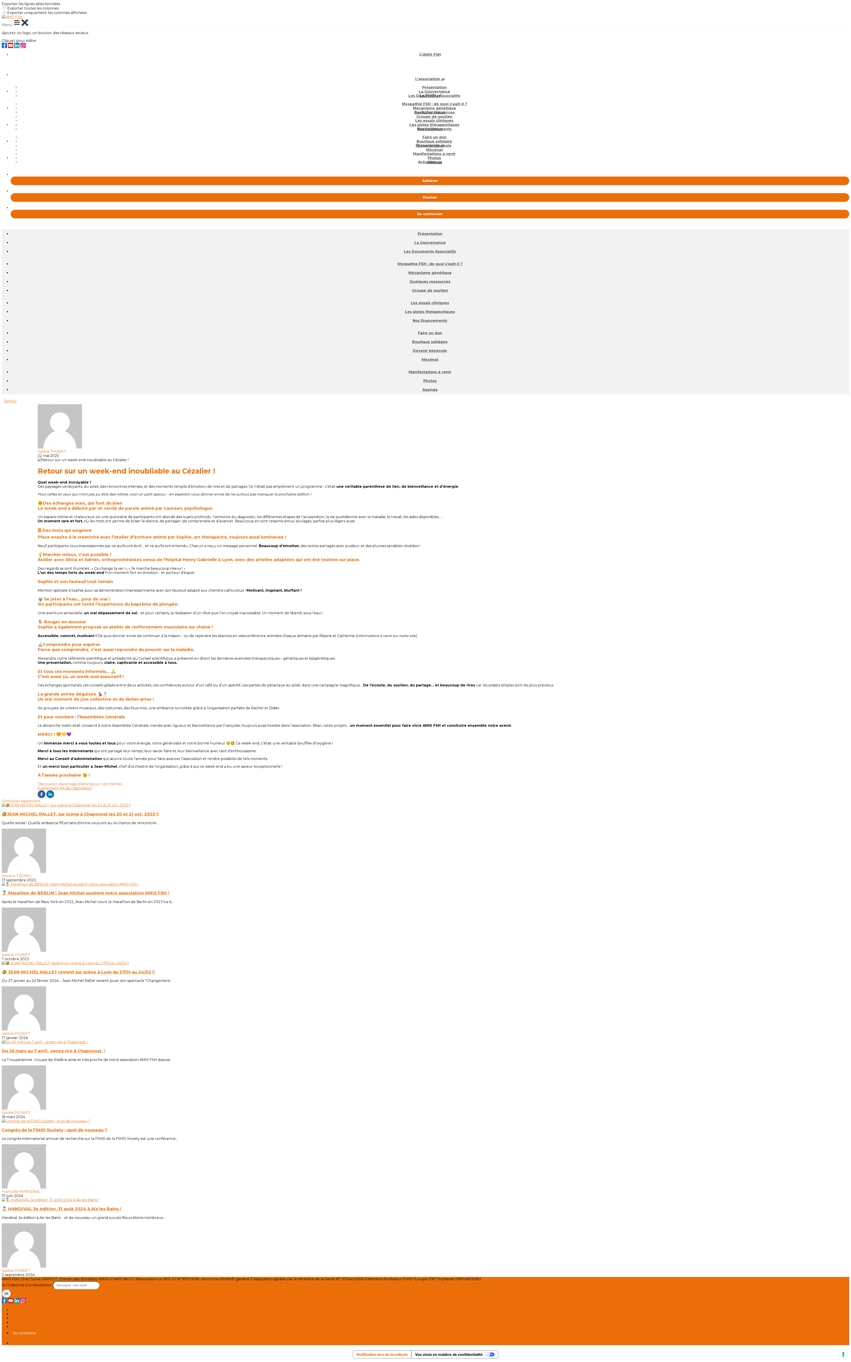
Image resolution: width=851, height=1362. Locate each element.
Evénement (49, 788)
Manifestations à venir (434, 154)
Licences (18, 1314)
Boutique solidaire (434, 141)
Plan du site (21, 1310)
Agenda (429, 390)
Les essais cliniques (434, 121)
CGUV (16, 1322)
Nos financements (430, 321)
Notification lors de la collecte (382, 1354)
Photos (434, 158)
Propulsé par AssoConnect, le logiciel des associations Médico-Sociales (72, 1343)
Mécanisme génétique (434, 108)
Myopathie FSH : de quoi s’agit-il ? (434, 104)
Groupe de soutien (434, 117)
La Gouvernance (434, 91)
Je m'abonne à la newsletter (27, 1285)
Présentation (434, 87)
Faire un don (434, 137)
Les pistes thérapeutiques (434, 125)
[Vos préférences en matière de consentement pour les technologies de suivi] (843, 1354)
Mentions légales (26, 1318)
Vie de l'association (76, 788)
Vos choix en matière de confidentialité (449, 1354)
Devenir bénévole (430, 351)
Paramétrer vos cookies (31, 1327)
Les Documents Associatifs (430, 251)
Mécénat (434, 150)
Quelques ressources (430, 282)
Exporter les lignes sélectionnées (31, 4)
